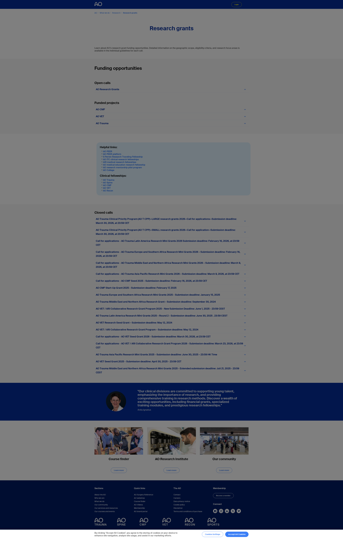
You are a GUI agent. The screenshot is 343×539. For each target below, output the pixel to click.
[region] (171, 534)
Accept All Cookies (236, 534)
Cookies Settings (212, 534)
